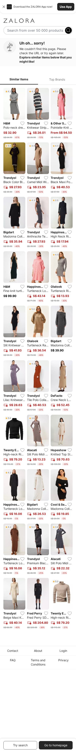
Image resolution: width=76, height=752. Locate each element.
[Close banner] (4, 7)
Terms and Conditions (38, 662)
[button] (38, 7)
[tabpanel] (38, 359)
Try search (20, 745)
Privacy (63, 660)
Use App (66, 6)
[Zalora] (38, 21)
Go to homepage (55, 745)
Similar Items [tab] (19, 79)
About (38, 650)
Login (63, 650)
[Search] (68, 30)
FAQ (13, 660)
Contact (12, 650)
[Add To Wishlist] (22, 123)
